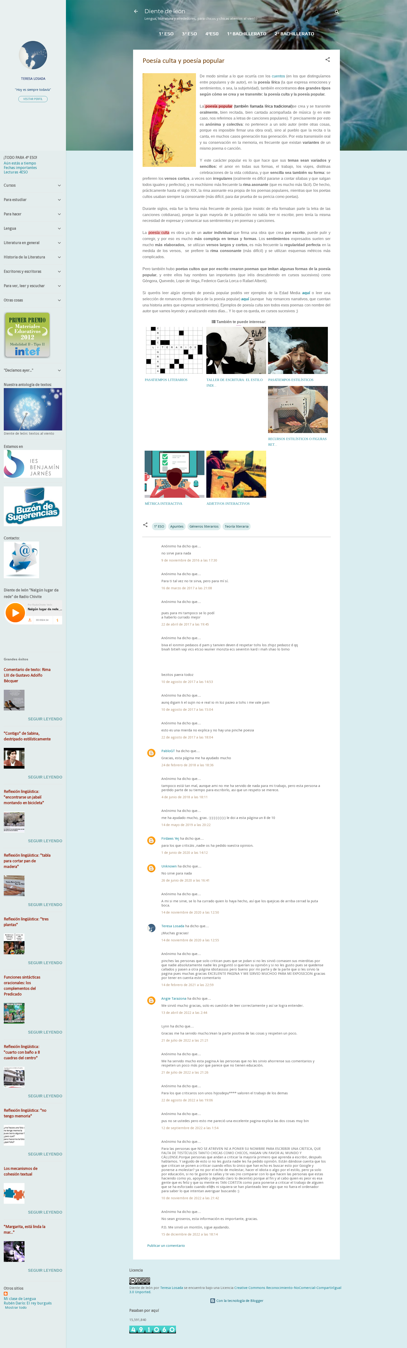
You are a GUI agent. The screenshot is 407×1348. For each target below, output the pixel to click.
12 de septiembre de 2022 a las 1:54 (189, 1128)
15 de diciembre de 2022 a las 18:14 (189, 1234)
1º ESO (166, 33)
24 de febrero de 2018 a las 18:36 (187, 765)
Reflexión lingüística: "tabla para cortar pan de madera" (27, 861)
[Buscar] (337, 13)
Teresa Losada (172, 926)
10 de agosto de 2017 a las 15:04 (187, 709)
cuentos (278, 76)
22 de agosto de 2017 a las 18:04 (187, 737)
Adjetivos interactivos (228, 504)
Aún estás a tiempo (20, 163)
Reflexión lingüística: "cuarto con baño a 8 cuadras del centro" (22, 1052)
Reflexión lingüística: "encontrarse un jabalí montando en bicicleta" (24, 797)
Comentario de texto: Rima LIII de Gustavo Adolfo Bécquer (27, 675)
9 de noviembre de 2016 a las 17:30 (189, 560)
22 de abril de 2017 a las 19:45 (185, 624)
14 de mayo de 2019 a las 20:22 (186, 825)
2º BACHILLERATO (294, 33)
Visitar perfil (33, 99)
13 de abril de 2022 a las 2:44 (184, 1013)
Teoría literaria (236, 526)
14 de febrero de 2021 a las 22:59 (187, 985)
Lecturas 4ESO (16, 172)
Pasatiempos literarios (166, 380)
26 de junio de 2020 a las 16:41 (185, 880)
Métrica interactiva (163, 504)
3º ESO (189, 33)
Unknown (169, 866)
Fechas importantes (20, 167)
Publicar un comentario (166, 1246)
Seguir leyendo (45, 719)
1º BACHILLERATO (246, 33)
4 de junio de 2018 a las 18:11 (184, 797)
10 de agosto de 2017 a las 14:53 (187, 682)
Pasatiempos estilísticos (290, 380)
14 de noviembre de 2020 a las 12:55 (190, 940)
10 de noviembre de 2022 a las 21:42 (190, 1198)
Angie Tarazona (173, 998)
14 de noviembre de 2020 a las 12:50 (190, 912)
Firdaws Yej (170, 838)
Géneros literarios (204, 526)
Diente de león (164, 11)
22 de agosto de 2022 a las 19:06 (187, 1100)
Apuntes (176, 526)
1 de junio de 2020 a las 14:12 (184, 853)
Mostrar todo (16, 1307)
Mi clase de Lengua (20, 1298)
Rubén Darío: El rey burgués (28, 1303)
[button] (327, 60)
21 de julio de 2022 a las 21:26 (184, 1072)
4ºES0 (212, 33)
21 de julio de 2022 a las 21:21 (184, 1040)
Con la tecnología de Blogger (239, 1301)
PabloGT (168, 751)
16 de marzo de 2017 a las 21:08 (186, 588)
